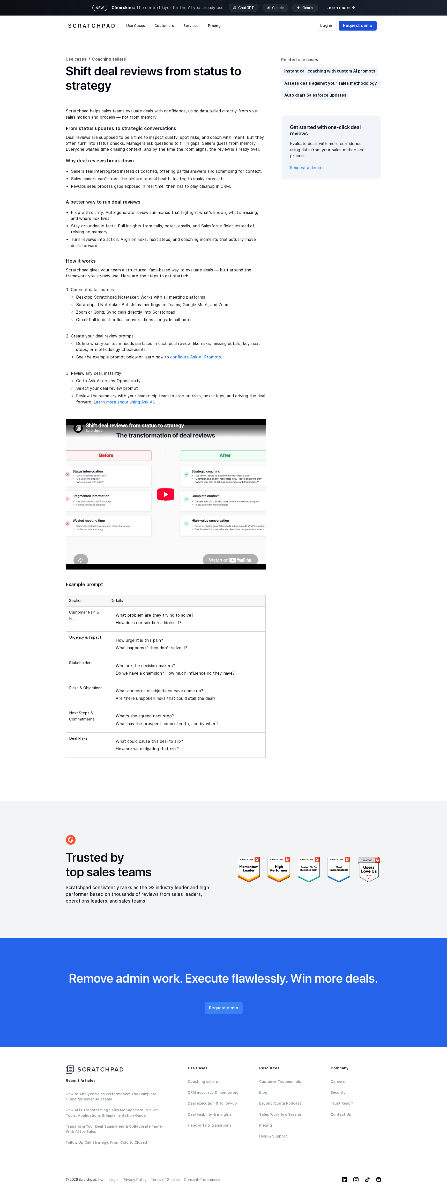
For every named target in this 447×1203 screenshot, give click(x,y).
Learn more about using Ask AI (124, 402)
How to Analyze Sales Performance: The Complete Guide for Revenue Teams (111, 1096)
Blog (263, 1092)
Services (191, 26)
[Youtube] (378, 1179)
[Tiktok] (367, 1179)
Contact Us (341, 1114)
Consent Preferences (202, 1180)
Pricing (214, 26)
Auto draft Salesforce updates (315, 95)
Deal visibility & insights (210, 1114)
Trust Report (342, 1103)
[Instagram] (356, 1179)
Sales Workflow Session (280, 1114)
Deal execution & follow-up (212, 1103)
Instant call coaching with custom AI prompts (329, 71)
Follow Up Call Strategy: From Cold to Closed (106, 1142)
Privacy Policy (135, 1180)
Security (338, 1092)
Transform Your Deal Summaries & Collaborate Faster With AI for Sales (114, 1129)
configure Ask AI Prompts (195, 357)
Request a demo (305, 167)
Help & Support (273, 1136)
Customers (164, 26)
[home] (91, 26)
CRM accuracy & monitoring (213, 1092)
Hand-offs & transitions (210, 1125)
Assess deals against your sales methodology (330, 83)
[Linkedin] (344, 1179)
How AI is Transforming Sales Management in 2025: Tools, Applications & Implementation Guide (112, 1112)
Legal (113, 1180)
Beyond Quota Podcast (280, 1103)
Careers (338, 1081)
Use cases (76, 59)
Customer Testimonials (280, 1081)
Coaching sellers (109, 59)
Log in (326, 25)
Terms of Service (165, 1180)
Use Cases (135, 26)
